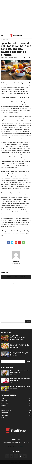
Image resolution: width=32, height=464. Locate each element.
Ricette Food (4, 403)
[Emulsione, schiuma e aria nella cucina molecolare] (5, 373)
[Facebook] (7, 456)
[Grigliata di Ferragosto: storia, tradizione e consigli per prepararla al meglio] (5, 338)
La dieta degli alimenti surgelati (20, 386)
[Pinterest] (16, 456)
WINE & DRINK (5, 413)
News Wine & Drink (6, 410)
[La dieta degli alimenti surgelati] (5, 388)
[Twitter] (20, 456)
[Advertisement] (16, 17)
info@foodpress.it (19, 446)
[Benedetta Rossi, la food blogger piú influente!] (5, 380)
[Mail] (11, 456)
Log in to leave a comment (16, 277)
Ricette (3, 417)
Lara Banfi (4, 57)
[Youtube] (25, 456)
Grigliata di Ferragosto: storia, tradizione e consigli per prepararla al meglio (19, 337)
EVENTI (3, 408)
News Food (4, 400)
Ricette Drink (4, 415)
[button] (29, 35)
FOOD (2, 398)
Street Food (4, 405)
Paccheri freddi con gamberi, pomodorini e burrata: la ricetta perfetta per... (19, 345)
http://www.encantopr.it (16, 263)
